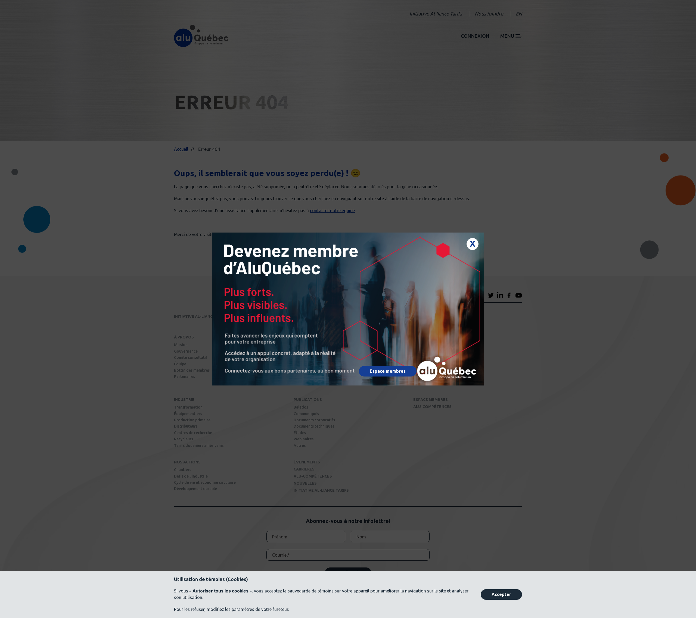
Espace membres (388, 371)
